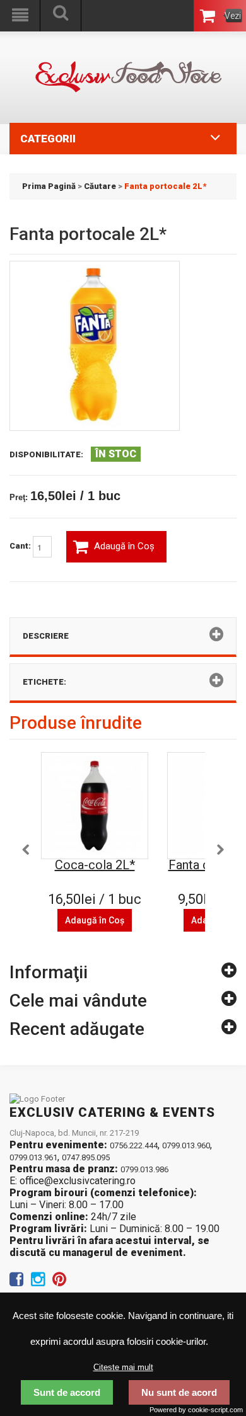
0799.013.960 (186, 1145)
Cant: (21, 546)
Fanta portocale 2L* (165, 186)
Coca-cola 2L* (95, 864)
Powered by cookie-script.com (196, 1409)
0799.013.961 (33, 1157)
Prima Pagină (49, 186)
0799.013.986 (144, 1169)
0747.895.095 (86, 1157)
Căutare (100, 186)
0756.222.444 (134, 1145)
